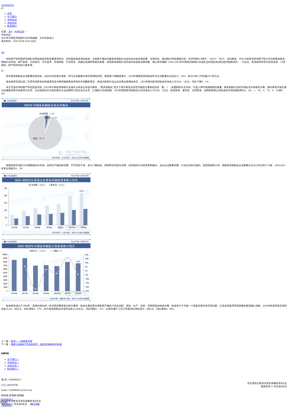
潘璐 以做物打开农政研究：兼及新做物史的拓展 (36, 344)
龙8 (10, 31)
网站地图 (35, 404)
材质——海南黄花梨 (21, 341)
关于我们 (12, 16)
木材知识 (12, 19)
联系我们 (12, 26)
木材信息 (12, 23)
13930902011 (6, 399)
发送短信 (7, 405)
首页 (9, 13)
